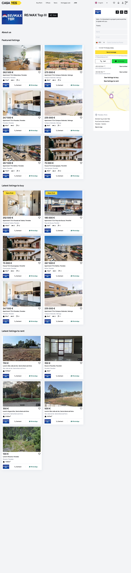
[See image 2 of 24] (20, 450)
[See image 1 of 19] (19, 259)
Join (75, 3)
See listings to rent (111, 81)
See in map (98, 127)
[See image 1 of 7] (19, 359)
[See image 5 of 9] (65, 359)
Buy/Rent (39, 3)
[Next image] (39, 57)
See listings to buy (111, 77)
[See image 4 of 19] (64, 159)
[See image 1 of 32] (19, 214)
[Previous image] (4, 57)
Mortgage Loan (65, 3)
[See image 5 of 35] (65, 259)
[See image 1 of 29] (19, 114)
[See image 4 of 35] (64, 259)
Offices (48, 3)
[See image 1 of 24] (19, 450)
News (55, 3)
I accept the (106, 48)
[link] (33, 85)
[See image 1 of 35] (19, 159)
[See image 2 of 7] (20, 359)
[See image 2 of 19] (62, 159)
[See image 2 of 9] (62, 359)
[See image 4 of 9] (64, 359)
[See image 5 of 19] (65, 159)
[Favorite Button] (39, 72)
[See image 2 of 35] (20, 159)
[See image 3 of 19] (63, 159)
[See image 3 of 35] (63, 259)
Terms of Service (101, 57)
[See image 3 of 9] (63, 359)
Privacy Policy (110, 48)
